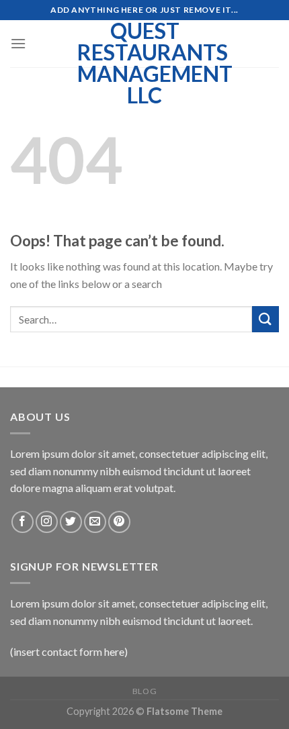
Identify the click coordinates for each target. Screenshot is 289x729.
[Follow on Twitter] (71, 522)
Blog (144, 691)
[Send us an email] (95, 522)
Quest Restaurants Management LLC (144, 63)
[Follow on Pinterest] (119, 522)
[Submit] (265, 319)
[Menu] (18, 43)
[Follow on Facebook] (22, 522)
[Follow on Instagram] (47, 522)
